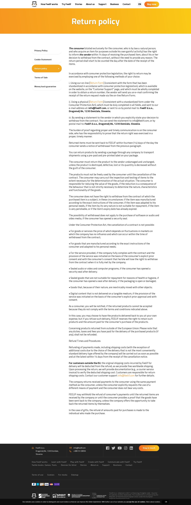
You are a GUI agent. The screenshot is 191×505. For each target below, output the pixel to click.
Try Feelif (66, 4)
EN (139, 4)
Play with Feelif (77, 461)
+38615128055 (79, 451)
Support (102, 4)
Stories (78, 4)
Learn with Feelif (59, 461)
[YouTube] (120, 448)
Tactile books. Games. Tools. (44, 465)
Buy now (151, 4)
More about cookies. (153, 502)
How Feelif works (49, 4)
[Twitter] (113, 448)
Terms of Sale (41, 77)
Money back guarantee (45, 86)
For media (62, 474)
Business (114, 4)
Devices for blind (68, 465)
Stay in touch (149, 447)
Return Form (97, 83)
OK (166, 502)
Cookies (50, 474)
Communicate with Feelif (119, 461)
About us (90, 4)
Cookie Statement (43, 59)
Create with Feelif (96, 461)
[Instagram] (125, 448)
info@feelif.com (126, 375)
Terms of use (37, 474)
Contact (126, 4)
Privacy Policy (40, 50)
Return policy (40, 68)
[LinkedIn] (131, 448)
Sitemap (74, 474)
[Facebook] (107, 448)
